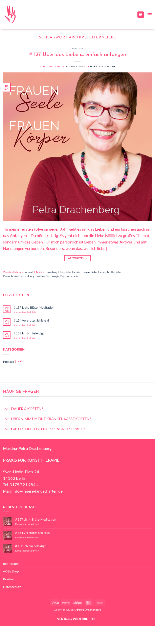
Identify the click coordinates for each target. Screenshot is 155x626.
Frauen (86, 272)
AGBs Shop (11, 571)
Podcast (78, 49)
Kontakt (9, 579)
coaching (52, 272)
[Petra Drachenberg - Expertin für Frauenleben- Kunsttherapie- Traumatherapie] (10, 14)
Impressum (11, 563)
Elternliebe (64, 272)
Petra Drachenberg (102, 66)
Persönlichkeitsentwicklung (19, 276)
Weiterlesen (78, 258)
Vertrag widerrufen (76, 619)
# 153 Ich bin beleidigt (29, 333)
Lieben (102, 272)
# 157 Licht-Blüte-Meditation (34, 307)
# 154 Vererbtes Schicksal (31, 320)
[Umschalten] (7, 409)
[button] (140, 14)
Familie (76, 272)
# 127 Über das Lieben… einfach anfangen (77, 54)
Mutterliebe (114, 272)
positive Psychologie (47, 276)
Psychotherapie (69, 276)
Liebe (94, 272)
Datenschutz (12, 587)
